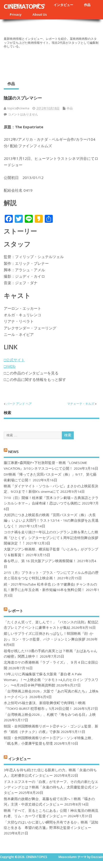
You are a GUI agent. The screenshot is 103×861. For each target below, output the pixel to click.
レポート (15, 610)
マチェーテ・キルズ (80, 404)
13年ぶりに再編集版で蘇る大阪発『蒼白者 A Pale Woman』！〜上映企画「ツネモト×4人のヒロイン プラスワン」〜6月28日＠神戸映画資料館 (51, 679)
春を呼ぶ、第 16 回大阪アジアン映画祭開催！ (40, 561)
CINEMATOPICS (24, 6)
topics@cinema (18, 108)
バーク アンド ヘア (19, 404)
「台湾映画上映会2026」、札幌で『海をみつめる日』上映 (50, 714)
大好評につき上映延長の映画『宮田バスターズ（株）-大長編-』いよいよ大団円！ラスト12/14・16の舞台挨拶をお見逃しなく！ (51, 520)
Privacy (16, 14)
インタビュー (63, 4)
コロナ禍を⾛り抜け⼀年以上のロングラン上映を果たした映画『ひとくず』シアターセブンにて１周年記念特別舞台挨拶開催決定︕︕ (51, 537)
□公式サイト (14, 359)
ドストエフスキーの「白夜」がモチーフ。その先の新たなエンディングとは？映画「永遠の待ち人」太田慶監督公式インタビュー (51, 787)
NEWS (13, 451)
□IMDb (10, 366)
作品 (87, 4)
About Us (39, 14)
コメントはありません (23, 114)
